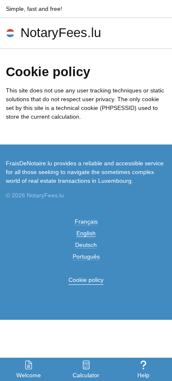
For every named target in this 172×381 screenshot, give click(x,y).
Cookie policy (86, 279)
